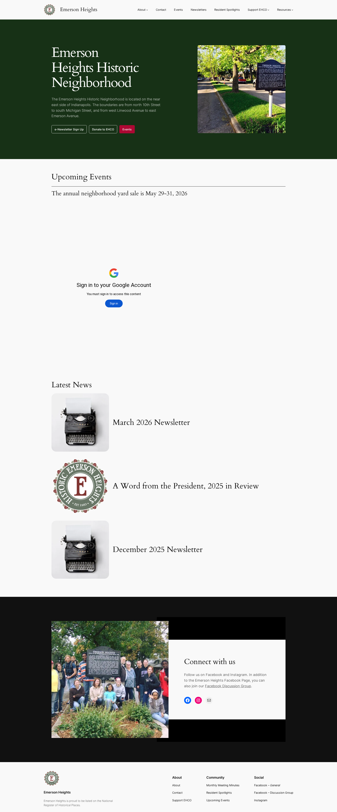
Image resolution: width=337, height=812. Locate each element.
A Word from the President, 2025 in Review (186, 486)
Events (127, 129)
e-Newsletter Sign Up (69, 129)
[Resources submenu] (292, 10)
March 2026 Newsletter (151, 422)
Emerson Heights (78, 9)
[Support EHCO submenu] (268, 10)
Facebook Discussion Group (228, 686)
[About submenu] (147, 10)
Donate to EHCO (103, 129)
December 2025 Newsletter (158, 549)
